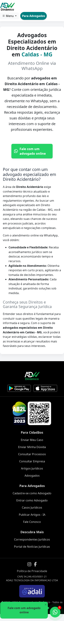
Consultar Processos (32, 454)
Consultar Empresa (32, 461)
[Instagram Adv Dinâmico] (29, 564)
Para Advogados (33, 16)
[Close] (45, 604)
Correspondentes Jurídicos (32, 539)
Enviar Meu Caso (32, 440)
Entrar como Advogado (32, 500)
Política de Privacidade (32, 571)
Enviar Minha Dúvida (32, 447)
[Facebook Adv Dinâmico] (35, 564)
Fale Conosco (32, 522)
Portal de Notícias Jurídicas (32, 547)
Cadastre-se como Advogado (32, 493)
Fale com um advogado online (33, 151)
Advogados (32, 476)
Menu (9, 16)
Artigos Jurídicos (32, 468)
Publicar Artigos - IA (32, 515)
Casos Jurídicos (32, 507)
